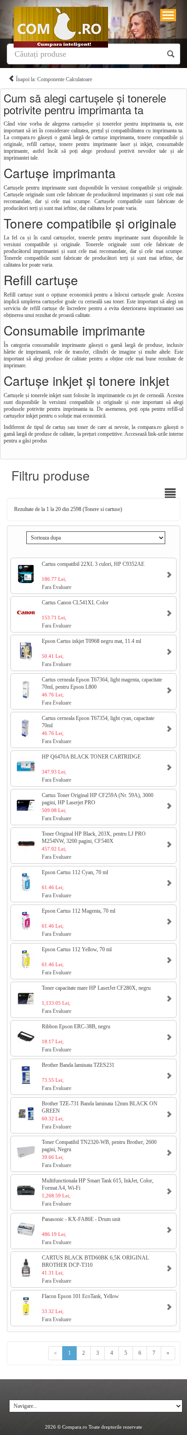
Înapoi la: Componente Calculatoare (53, 79)
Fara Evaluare (56, 587)
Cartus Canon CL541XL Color (75, 602)
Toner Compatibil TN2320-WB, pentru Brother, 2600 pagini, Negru (99, 1146)
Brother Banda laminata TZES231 (78, 1065)
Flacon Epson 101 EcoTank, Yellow (80, 1296)
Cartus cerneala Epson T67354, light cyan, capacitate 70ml (98, 722)
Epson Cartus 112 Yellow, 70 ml (77, 949)
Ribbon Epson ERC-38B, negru (76, 1026)
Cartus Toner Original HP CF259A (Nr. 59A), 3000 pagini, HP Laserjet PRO (97, 799)
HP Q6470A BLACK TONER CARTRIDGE (91, 757)
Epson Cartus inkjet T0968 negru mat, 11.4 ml (91, 641)
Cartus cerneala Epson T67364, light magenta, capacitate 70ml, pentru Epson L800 (102, 683)
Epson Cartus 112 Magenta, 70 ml (78, 911)
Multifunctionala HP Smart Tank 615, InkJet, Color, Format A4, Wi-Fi (97, 1184)
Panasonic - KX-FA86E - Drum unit (81, 1219)
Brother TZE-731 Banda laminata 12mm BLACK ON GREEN (99, 1107)
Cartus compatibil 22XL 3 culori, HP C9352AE (93, 564)
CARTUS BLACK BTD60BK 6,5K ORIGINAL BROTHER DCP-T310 (95, 1261)
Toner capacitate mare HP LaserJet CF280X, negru (96, 988)
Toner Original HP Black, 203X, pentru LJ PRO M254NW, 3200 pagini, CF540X (94, 837)
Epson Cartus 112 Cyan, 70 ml (75, 872)
